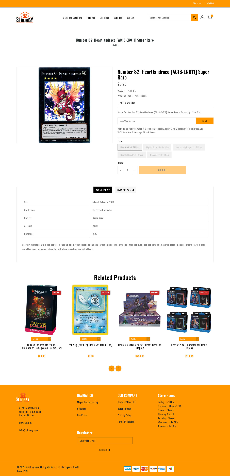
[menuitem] (72, 17)
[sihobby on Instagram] (18, 3)
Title (120, 141)
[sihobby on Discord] (30, 3)
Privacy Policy (124, 415)
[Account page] (202, 17)
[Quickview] (22, 357)
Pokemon (81, 408)
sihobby (115, 45)
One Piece (82, 415)
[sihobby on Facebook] (11, 3)
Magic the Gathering (87, 402)
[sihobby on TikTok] (36, 3)
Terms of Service (126, 421)
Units (120, 163)
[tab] (102, 190)
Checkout (197, 3)
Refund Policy (124, 408)
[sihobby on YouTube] (24, 3)
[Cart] (210, 17)
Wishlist (210, 3)
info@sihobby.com (28, 430)
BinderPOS (22, 471)
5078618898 (25, 422)
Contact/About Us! (127, 402)
